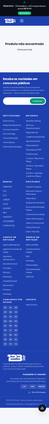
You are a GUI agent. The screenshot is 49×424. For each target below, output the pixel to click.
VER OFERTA (25, 13)
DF (5, 317)
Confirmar (37, 101)
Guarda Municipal (10, 281)
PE (5, 330)
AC (5, 307)
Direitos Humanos (33, 227)
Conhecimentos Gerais (35, 214)
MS (16, 321)
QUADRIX (7, 208)
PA (11, 326)
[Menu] (21, 21)
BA (10, 312)
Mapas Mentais (32, 132)
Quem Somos (8, 121)
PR (16, 330)
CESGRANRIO (8, 221)
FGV (5, 191)
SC (16, 339)
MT (5, 326)
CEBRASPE (7, 187)
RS (11, 339)
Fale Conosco (31, 305)
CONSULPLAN (8, 225)
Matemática (31, 198)
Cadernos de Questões (35, 137)
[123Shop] (10, 21)
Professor (7, 290)
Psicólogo (7, 294)
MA (5, 321)
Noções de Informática (35, 203)
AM (16, 307)
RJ (5, 335)
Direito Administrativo (35, 219)
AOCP (5, 204)
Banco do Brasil (32, 245)
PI (10, 330)
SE (5, 344)
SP (11, 344)
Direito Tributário (32, 232)
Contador (7, 268)
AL (11, 307)
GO (15, 317)
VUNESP (6, 200)
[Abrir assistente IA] (42, 408)
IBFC (5, 212)
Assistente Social (10, 264)
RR (5, 339)
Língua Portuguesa (33, 187)
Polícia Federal (32, 265)
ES (11, 317)
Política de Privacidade (12, 147)
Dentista (6, 272)
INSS (28, 256)
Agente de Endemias (11, 245)
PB (16, 326)
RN (10, 335)
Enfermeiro (7, 277)
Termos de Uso (9, 142)
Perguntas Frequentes (12, 125)
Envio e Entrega (9, 134)
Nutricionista (8, 285)
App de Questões (33, 141)
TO (16, 344)
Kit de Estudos (32, 154)
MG (10, 321)
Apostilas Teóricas (33, 121)
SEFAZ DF (30, 277)
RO (16, 335)
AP (5, 312)
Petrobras (30, 261)
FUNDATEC (7, 217)
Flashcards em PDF (33, 150)
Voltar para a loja (24, 49)
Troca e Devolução (10, 138)
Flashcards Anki (32, 145)
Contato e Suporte (10, 129)
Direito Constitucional (35, 223)
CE (16, 312)
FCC (5, 195)
